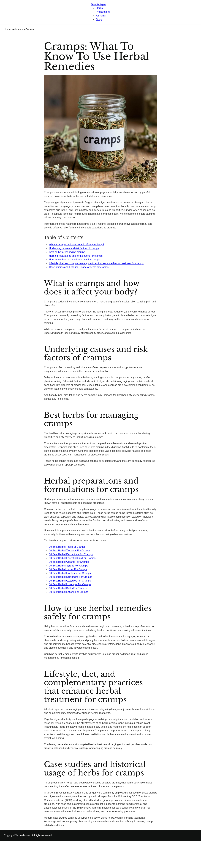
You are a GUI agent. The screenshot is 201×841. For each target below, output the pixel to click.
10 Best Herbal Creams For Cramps (69, 562)
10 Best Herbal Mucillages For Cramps (70, 577)
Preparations (103, 12)
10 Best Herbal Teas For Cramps (67, 546)
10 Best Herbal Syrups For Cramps (68, 565)
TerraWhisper (98, 4)
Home (7, 29)
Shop (99, 19)
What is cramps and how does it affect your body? (76, 244)
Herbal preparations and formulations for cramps (76, 255)
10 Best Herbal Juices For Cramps (68, 569)
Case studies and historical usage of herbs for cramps (79, 267)
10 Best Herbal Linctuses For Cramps (70, 573)
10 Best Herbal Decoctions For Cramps (71, 554)
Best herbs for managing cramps (67, 252)
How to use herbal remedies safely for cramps (74, 259)
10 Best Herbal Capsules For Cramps (70, 580)
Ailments (101, 15)
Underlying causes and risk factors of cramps (74, 248)
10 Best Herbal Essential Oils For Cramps (72, 558)
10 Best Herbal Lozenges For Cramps (70, 584)
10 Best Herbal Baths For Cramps (68, 588)
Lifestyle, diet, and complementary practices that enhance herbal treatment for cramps (96, 263)
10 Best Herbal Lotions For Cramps (68, 592)
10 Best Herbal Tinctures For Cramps (69, 550)
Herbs (99, 8)
